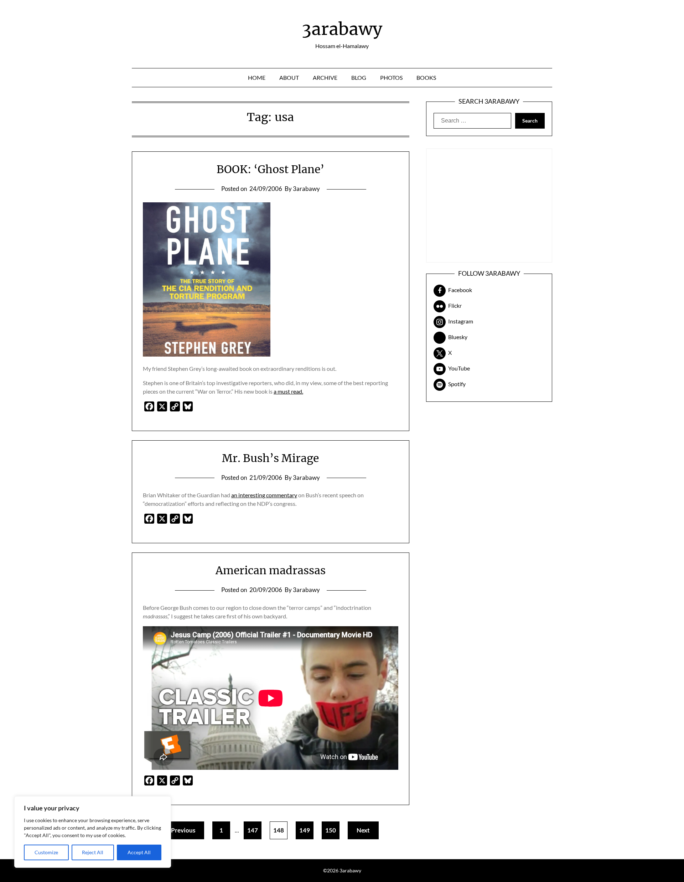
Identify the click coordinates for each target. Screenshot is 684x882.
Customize (46, 852)
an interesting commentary (264, 495)
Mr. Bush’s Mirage (270, 458)
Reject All (92, 852)
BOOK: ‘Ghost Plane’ (270, 169)
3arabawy (342, 29)
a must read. (288, 391)
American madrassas (271, 570)
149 (304, 830)
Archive (325, 77)
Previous (183, 830)
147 (252, 830)
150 (330, 830)
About (289, 77)
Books (426, 77)
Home (256, 77)
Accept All (139, 852)
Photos (391, 77)
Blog (358, 77)
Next (363, 830)
